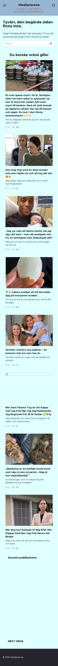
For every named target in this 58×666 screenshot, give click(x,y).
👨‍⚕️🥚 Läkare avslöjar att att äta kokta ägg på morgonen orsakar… (27, 294)
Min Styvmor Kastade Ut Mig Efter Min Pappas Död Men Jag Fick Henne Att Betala (28, 533)
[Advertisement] (29, 601)
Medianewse (29, 5)
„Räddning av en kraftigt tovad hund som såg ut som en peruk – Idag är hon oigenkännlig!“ (27, 472)
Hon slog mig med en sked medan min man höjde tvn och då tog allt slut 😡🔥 (28, 173)
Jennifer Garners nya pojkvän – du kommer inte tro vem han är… (26, 351)
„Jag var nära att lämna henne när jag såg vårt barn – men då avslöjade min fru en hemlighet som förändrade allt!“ (29, 234)
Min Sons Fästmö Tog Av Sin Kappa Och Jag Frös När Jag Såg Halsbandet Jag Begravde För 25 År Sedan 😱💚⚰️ (28, 411)
